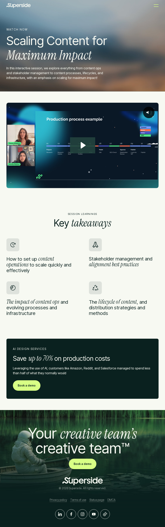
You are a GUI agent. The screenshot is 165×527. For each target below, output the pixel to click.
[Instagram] (82, 514)
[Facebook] (71, 514)
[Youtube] (94, 514)
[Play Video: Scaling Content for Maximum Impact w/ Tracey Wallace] (82, 145)
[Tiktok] (105, 514)
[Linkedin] (60, 514)
